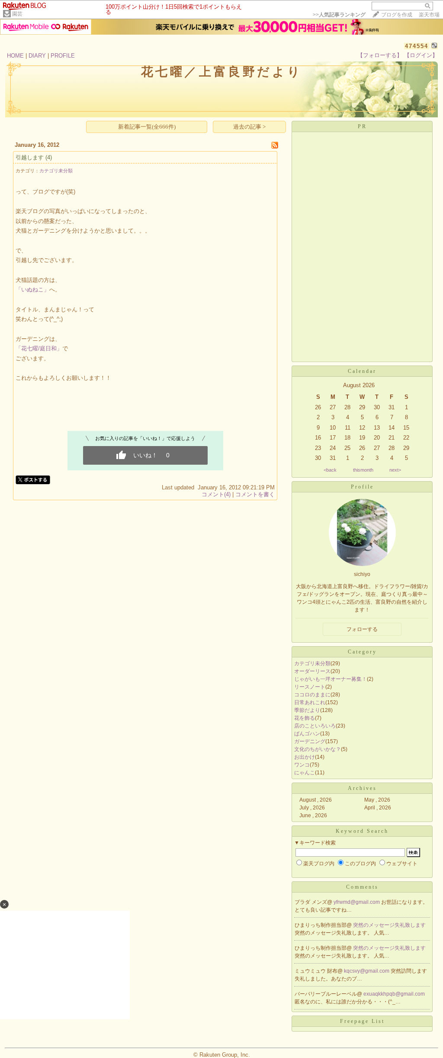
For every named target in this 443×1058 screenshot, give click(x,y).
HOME (15, 55)
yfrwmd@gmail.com (357, 902)
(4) (48, 157)
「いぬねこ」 (32, 289)
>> (339, 15)
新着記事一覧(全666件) (147, 126)
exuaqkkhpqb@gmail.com (394, 994)
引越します (30, 157)
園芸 (17, 14)
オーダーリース (312, 671)
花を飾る (304, 718)
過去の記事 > (249, 126)
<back (330, 469)
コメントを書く (255, 494)
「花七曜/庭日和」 (39, 348)
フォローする (362, 629)
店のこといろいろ (315, 726)
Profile (362, 487)
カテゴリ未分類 (56, 170)
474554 (416, 46)
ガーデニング (309, 741)
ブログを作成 (396, 15)
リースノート (309, 687)
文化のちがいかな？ (317, 749)
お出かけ (304, 757)
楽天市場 (429, 15)
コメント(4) (216, 494)
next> (395, 469)
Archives (362, 788)
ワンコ (302, 765)
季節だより (307, 710)
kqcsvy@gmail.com (367, 971)
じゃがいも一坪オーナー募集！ (330, 679)
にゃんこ (304, 773)
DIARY (37, 55)
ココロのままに (312, 695)
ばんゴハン (307, 734)
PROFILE (63, 55)
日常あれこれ (309, 702)
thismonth (363, 469)
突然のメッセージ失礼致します (389, 925)
